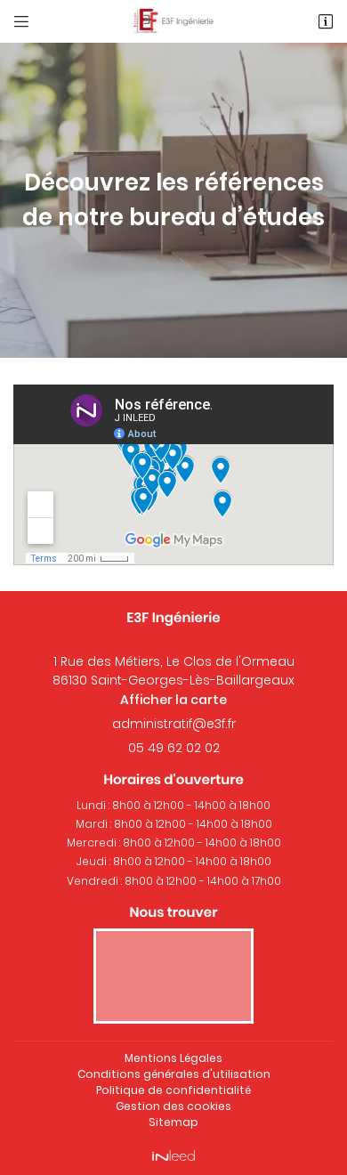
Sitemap (173, 1122)
